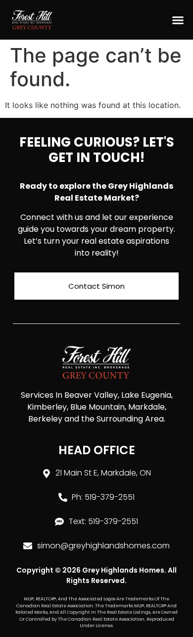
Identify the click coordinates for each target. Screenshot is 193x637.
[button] (178, 19)
